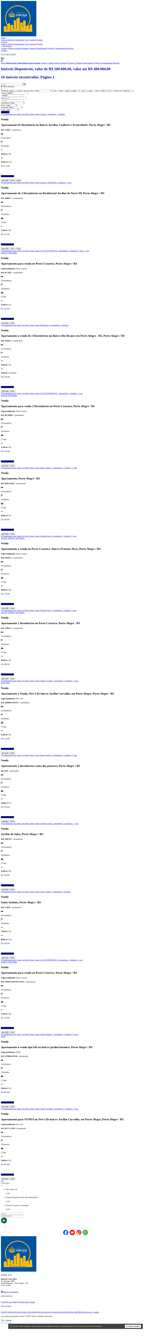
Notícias (51, 48)
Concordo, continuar (133, 1326)
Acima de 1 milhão (92, 1312)
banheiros (4, 107)
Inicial (3, 63)
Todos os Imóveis (7, 40)
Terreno (40, 40)
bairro (97, 91)
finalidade (4, 91)
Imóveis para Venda (14, 63)
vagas (3, 110)
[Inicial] (18, 36)
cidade (60, 91)
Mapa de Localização (10, 1292)
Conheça (4, 48)
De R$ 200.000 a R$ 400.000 (49, 1312)
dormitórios (5, 103)
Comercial (32, 40)
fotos (12, 180)
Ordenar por (117, 91)
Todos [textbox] (55, 91)
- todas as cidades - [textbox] (87, 91)
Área (3, 98)
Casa (26, 40)
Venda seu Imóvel (14, 48)
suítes (3, 105)
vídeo (18, 180)
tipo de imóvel (28, 91)
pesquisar (5, 112)
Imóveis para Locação (31, 63)
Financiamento (41, 48)
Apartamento (19, 40)
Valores (3, 93)
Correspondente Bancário (64, 48)
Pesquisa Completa (29, 48)
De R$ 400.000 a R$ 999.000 (73, 1312)
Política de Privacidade (94, 1326)
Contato (4, 51)
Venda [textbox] (20, 91)
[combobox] (20, 90)
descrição (5, 180)
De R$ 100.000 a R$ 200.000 (26, 1312)
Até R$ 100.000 (8, 1312)
